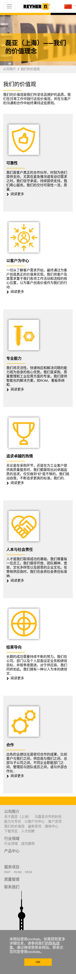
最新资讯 (34, 826)
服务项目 (11, 867)
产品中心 (11, 851)
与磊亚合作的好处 (48, 816)
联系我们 (11, 887)
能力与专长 (12, 821)
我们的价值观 (14, 826)
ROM (18, 872)
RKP (7, 872)
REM (28, 872)
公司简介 (11, 812)
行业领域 (11, 839)
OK (38, 962)
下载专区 (11, 831)
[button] (70, 8)
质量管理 (11, 880)
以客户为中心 (34, 821)
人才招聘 (28, 831)
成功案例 (28, 843)
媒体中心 (51, 826)
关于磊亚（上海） (17, 816)
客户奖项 (55, 821)
